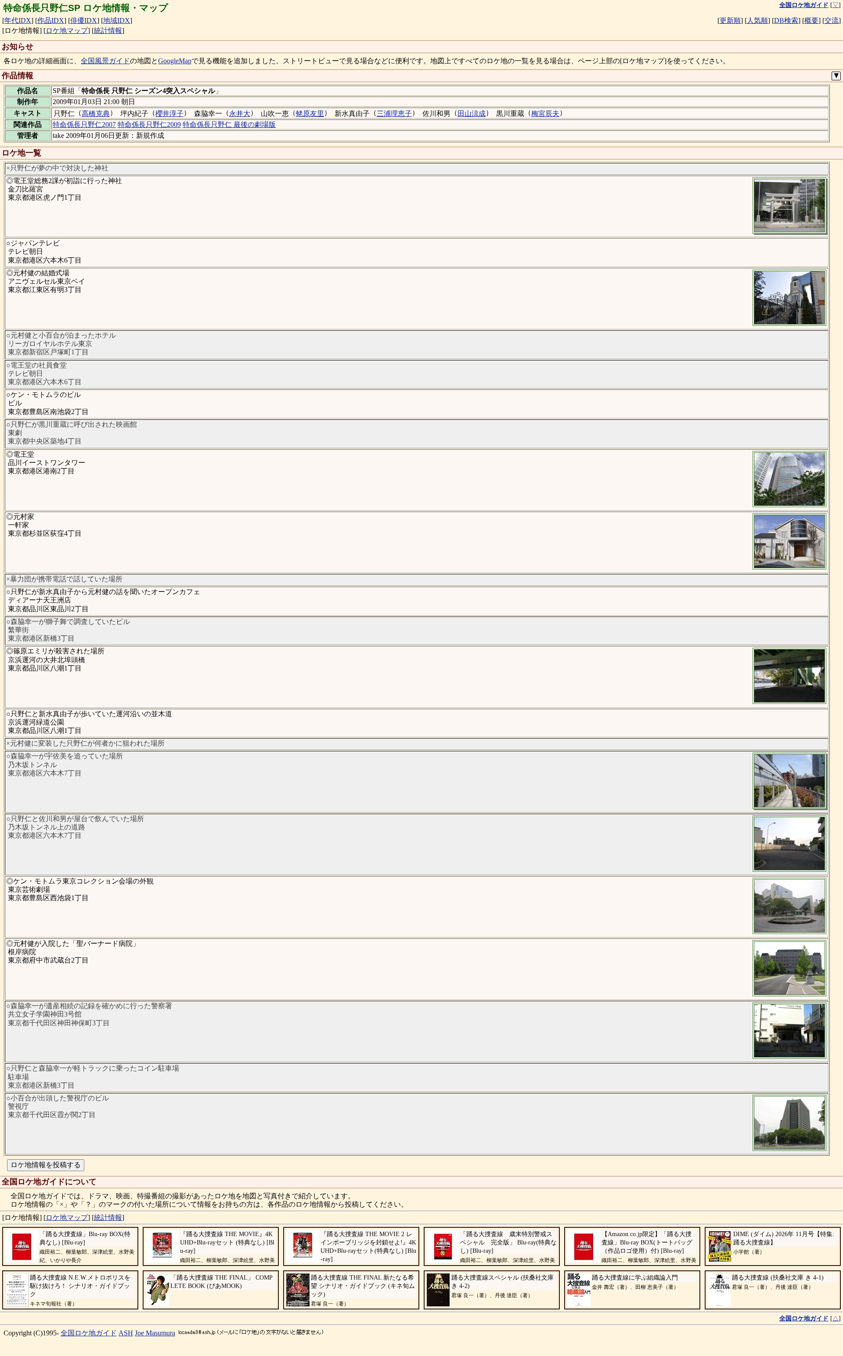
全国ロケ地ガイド (89, 1333)
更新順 (730, 20)
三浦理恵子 (394, 113)
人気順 (757, 20)
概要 (811, 20)
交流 (832, 20)
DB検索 (786, 20)
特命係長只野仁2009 (149, 124)
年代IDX (17, 20)
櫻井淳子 (169, 113)
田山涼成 (472, 113)
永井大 (239, 113)
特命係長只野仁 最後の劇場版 (229, 124)
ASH (126, 1333)
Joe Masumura (155, 1333)
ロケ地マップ (67, 30)
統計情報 (108, 30)
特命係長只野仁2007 (84, 124)
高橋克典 (96, 113)
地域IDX (116, 20)
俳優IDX (83, 20)
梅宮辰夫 (545, 113)
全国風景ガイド (105, 61)
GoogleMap (174, 61)
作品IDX (50, 20)
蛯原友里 (310, 113)
